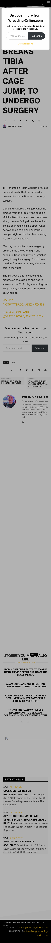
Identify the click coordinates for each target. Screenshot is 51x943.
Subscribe (37, 35)
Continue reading (25, 44)
